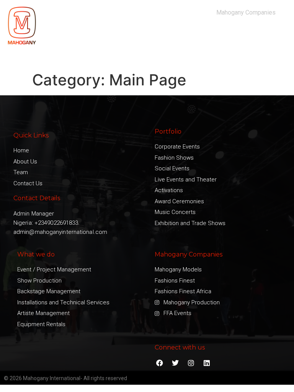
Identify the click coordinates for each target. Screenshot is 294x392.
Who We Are (96, 37)
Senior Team (227, 37)
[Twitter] (175, 363)
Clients (166, 37)
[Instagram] (191, 363)
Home (66, 37)
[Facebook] (159, 363)
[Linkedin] (207, 363)
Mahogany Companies (246, 12)
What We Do (135, 37)
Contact (273, 55)
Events (189, 37)
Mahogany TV (267, 37)
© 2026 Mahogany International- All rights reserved (65, 378)
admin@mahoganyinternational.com (60, 232)
